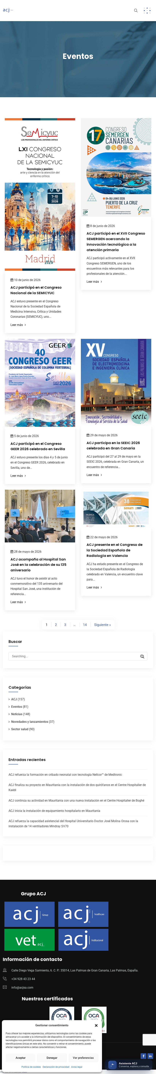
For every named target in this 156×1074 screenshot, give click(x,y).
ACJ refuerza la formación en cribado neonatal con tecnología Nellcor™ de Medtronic (65, 774)
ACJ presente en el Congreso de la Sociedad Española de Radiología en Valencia (114, 550)
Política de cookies (31, 1067)
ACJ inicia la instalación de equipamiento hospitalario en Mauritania (54, 811)
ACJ (14, 699)
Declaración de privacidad (56, 1067)
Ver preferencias (83, 1058)
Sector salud (19, 729)
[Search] (140, 656)
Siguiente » (102, 625)
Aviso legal (76, 1067)
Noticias (16, 714)
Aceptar (20, 1058)
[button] (96, 1025)
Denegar (52, 1058)
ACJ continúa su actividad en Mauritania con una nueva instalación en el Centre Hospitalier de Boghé (76, 800)
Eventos (16, 707)
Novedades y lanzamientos (29, 722)
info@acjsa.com (22, 987)
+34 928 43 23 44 (23, 979)
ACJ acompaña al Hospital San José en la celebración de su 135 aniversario (38, 565)
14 (85, 625)
